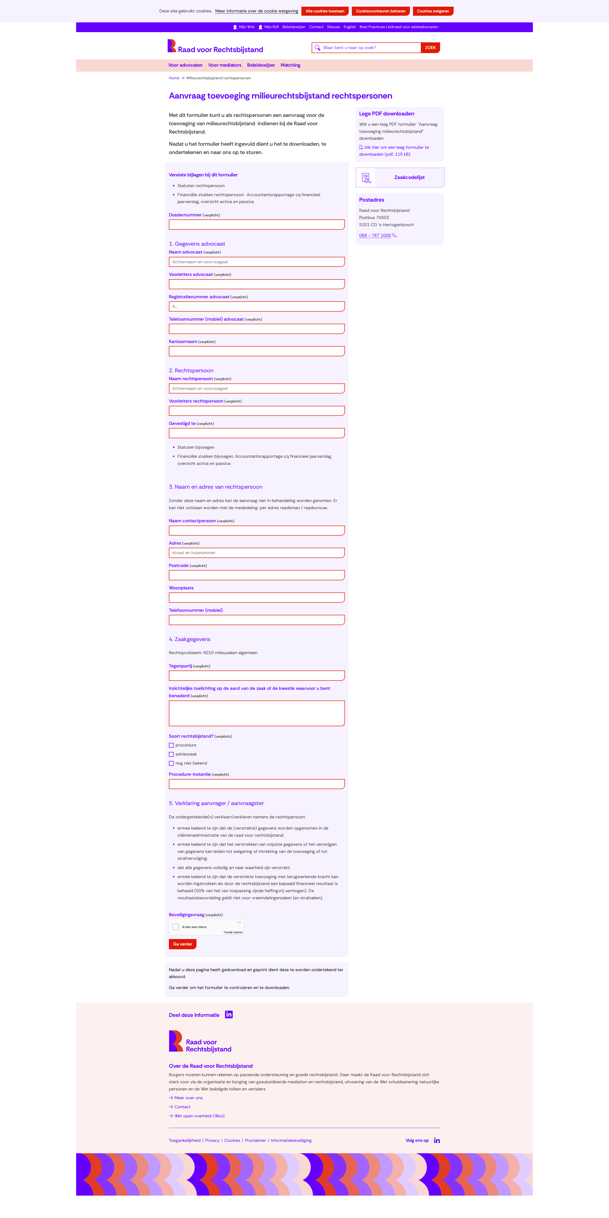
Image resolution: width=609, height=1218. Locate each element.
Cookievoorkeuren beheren (381, 11)
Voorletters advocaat (200, 274)
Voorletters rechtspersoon (205, 401)
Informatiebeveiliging (291, 1140)
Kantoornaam (192, 341)
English (350, 26)
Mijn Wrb (247, 26)
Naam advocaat (195, 252)
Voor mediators (224, 65)
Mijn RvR (272, 26)
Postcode (188, 565)
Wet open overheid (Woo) (199, 1116)
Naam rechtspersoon (200, 379)
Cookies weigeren (433, 11)
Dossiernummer (194, 215)
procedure (186, 745)
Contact (316, 26)
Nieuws (333, 26)
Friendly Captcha (233, 932)
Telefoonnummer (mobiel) (196, 610)
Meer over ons (188, 1098)
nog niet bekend (191, 763)
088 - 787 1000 (375, 235)
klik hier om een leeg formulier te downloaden (394, 150)
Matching (290, 65)
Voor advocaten (185, 65)
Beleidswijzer (294, 26)
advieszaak (186, 754)
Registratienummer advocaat (208, 297)
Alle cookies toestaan (325, 11)
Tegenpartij (189, 666)
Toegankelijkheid (185, 1140)
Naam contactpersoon (201, 521)
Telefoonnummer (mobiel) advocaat (215, 319)
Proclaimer (255, 1140)
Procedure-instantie (199, 774)
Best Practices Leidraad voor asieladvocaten (399, 26)
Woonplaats (181, 588)
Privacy (212, 1140)
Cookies (232, 1140)
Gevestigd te (191, 423)
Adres (184, 543)
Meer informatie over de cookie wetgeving (256, 11)
